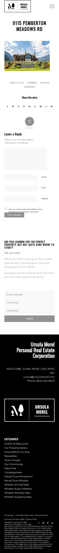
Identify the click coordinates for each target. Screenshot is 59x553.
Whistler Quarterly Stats (18, 496)
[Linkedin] (52, 523)
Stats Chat (10, 468)
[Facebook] (38, 523)
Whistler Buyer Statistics (18, 488)
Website (44, 198)
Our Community (13, 464)
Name (43, 177)
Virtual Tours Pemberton (18, 476)
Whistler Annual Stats (16, 484)
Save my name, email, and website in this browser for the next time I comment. (25, 210)
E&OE (22, 519)
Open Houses (12, 460)
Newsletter (10, 456)
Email (43, 188)
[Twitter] (48, 523)
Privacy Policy (31, 519)
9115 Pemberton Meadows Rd (29, 26)
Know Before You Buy (17, 451)
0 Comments (32, 82)
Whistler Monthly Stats (17, 492)
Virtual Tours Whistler (16, 480)
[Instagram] (43, 523)
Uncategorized (13, 472)
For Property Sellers (15, 447)
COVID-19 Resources (16, 443)
